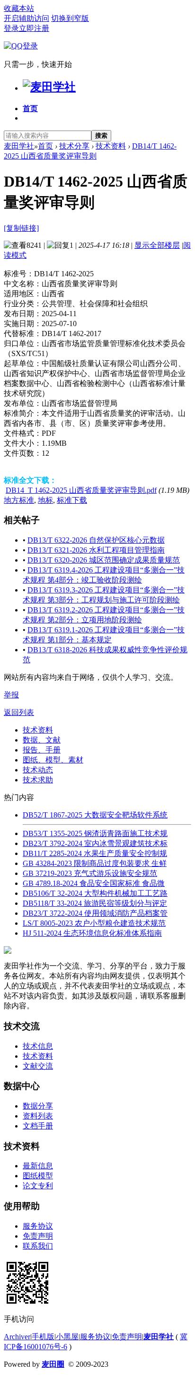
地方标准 (19, 500)
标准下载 (72, 500)
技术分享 (74, 146)
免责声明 (38, 1236)
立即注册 (34, 28)
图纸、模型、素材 (53, 760)
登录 (11, 28)
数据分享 (38, 1106)
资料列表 (38, 1116)
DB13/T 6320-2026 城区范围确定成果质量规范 (103, 560)
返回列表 (19, 712)
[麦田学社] (49, 87)
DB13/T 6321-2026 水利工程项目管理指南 (96, 550)
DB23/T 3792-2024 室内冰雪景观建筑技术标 (95, 843)
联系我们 (38, 1246)
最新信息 (38, 1166)
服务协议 (38, 1226)
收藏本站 (19, 8)
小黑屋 (67, 1337)
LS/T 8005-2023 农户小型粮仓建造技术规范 (94, 923)
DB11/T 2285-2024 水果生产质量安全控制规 (95, 853)
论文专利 (38, 1186)
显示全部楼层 (157, 245)
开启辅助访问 (26, 18)
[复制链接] (21, 228)
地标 (45, 500)
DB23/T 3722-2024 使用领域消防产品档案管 (95, 913)
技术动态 (38, 770)
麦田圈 (53, 1364)
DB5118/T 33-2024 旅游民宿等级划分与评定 (95, 903)
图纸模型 (38, 1176)
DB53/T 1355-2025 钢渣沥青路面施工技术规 (95, 833)
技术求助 (38, 780)
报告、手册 (42, 750)
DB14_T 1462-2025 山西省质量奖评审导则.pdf (81, 490)
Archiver (17, 1337)
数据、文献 (42, 740)
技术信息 (38, 1046)
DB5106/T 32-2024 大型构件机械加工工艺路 (95, 893)
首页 (30, 108)
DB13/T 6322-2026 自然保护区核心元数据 (96, 540)
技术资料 (111, 146)
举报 (11, 695)
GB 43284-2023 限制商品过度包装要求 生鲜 (95, 863)
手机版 (43, 1337)
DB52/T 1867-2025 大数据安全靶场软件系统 (95, 815)
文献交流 (38, 1066)
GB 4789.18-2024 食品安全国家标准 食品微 (94, 883)
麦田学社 (19, 146)
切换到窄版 (70, 18)
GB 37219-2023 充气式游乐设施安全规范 (90, 873)
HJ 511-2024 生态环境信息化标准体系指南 (92, 933)
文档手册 (38, 1126)
